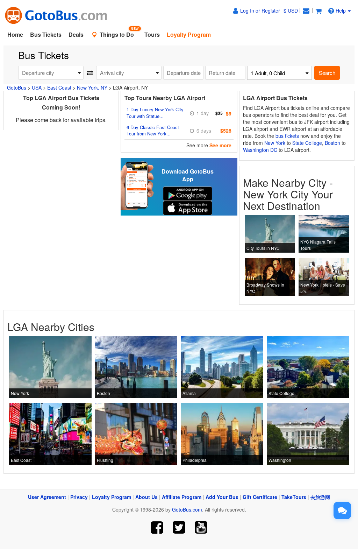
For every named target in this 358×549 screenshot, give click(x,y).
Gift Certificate (260, 496)
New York (274, 142)
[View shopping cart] (318, 10)
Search (327, 72)
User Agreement (47, 496)
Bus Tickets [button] (46, 34)
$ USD (291, 10)
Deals (76, 34)
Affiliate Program (181, 496)
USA (37, 87)
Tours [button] (152, 34)
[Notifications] (305, 10)
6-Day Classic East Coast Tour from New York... (153, 130)
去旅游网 (320, 496)
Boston (332, 142)
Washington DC (260, 149)
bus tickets (287, 135)
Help (341, 10)
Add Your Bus (222, 496)
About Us (146, 496)
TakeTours (293, 496)
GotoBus (16, 87)
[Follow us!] (179, 527)
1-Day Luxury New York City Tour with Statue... (155, 112)
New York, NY (92, 87)
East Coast (59, 87)
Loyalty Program (111, 496)
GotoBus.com (187, 509)
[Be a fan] (157, 527)
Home (15, 34)
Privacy (79, 496)
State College (307, 142)
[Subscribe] (201, 527)
